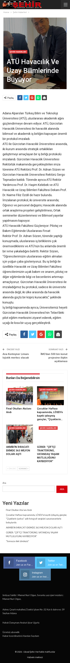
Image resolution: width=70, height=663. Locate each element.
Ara (4, 483)
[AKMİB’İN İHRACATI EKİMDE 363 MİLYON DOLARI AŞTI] (19, 434)
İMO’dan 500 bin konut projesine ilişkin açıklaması (54, 358)
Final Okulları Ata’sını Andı (19, 510)
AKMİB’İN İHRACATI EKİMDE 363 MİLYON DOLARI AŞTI (34, 527)
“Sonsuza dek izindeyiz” (17, 541)
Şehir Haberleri (18, 52)
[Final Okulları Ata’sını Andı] (19, 395)
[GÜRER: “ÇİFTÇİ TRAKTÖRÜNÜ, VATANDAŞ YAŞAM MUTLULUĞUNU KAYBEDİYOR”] (50, 434)
